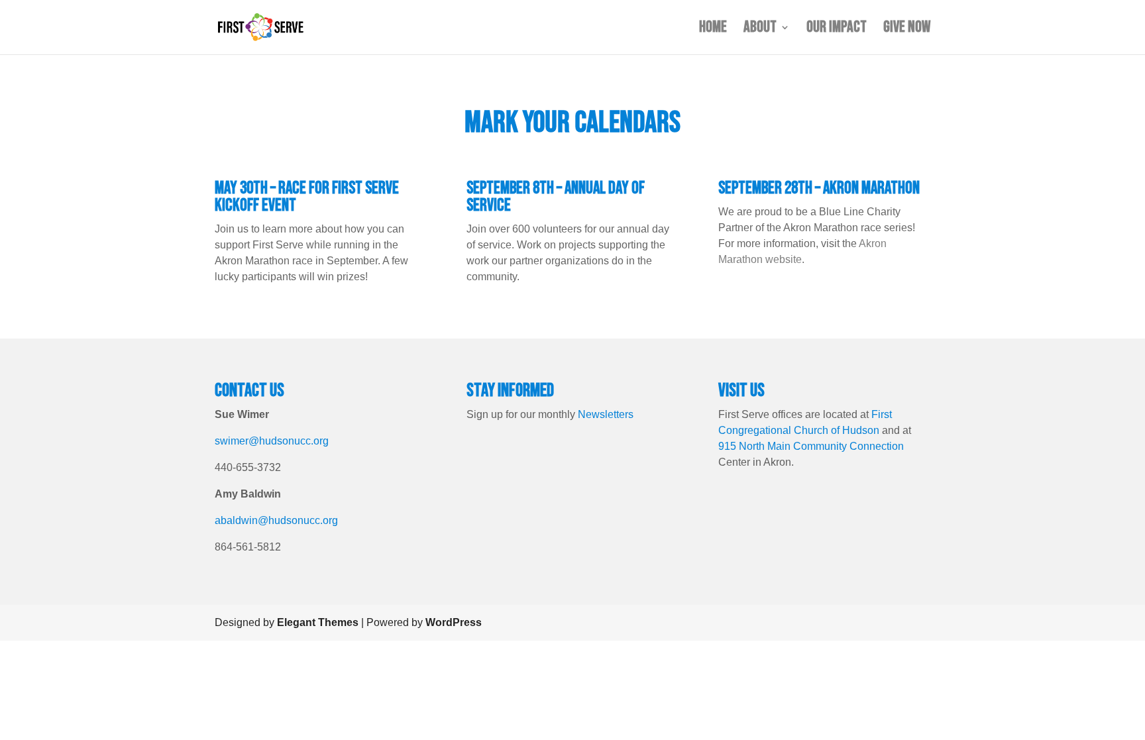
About (760, 29)
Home (713, 29)
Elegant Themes (317, 622)
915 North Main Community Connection (811, 446)
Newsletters (605, 414)
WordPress (453, 622)
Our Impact (836, 29)
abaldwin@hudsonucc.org (276, 520)
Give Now (906, 29)
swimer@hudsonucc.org (272, 441)
